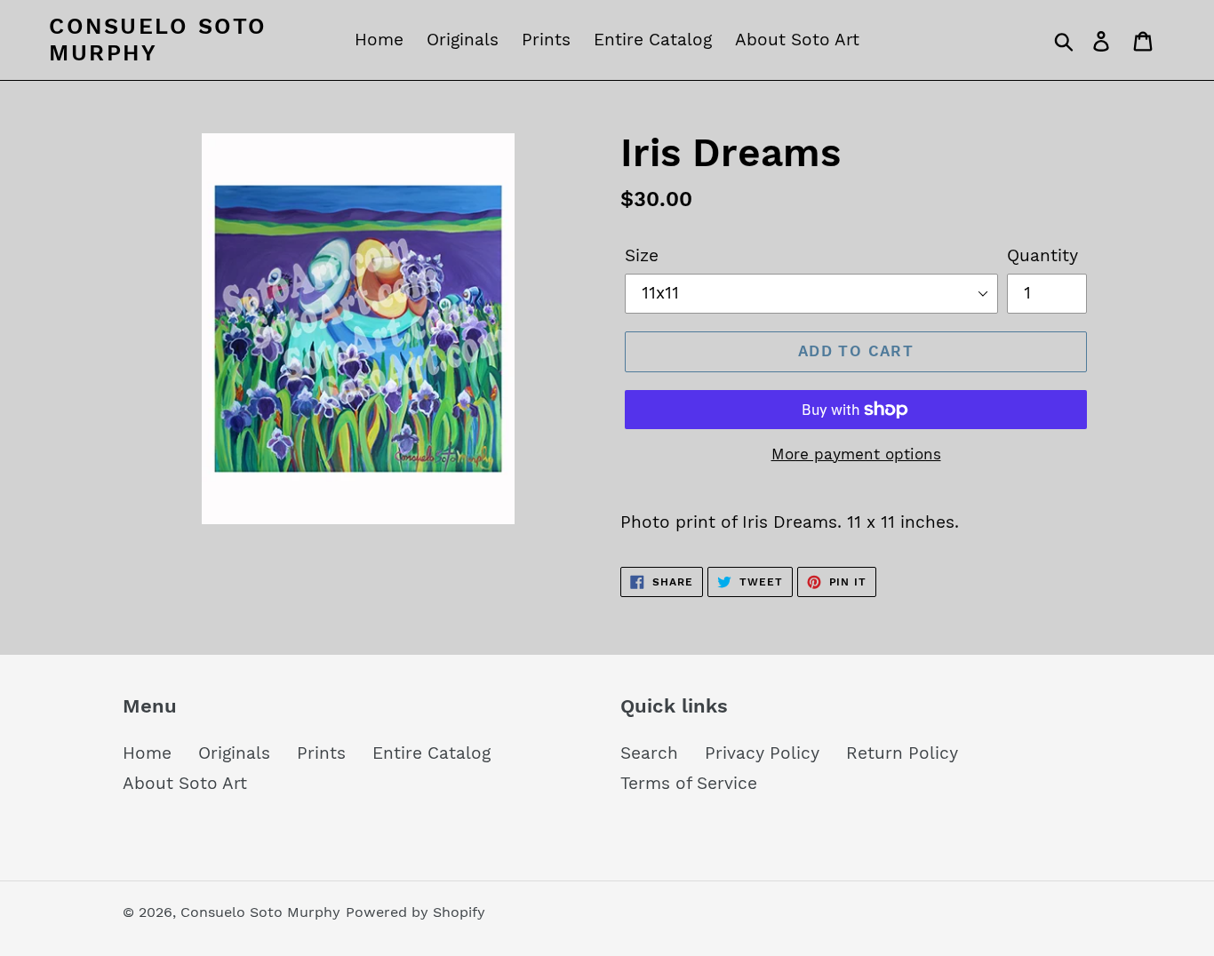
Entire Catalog (431, 753)
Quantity (1042, 255)
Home (147, 753)
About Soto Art (185, 783)
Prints (321, 753)
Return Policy (902, 753)
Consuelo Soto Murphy (158, 39)
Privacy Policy (762, 753)
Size (642, 255)
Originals (234, 753)
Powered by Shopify (415, 912)
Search (649, 753)
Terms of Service (688, 783)
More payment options (856, 454)
